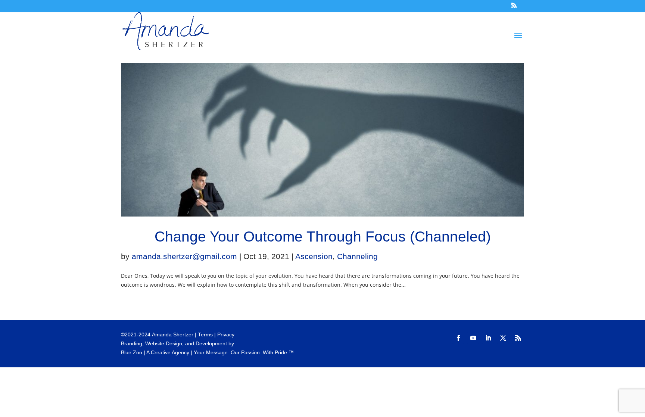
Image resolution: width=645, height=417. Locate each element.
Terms (205, 334)
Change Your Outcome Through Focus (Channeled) (323, 236)
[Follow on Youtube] (473, 338)
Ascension (314, 256)
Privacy (225, 334)
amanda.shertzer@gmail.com (184, 256)
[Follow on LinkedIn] (488, 338)
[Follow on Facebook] (458, 338)
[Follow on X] (503, 338)
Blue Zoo (131, 352)
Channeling (357, 256)
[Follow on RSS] (518, 338)
